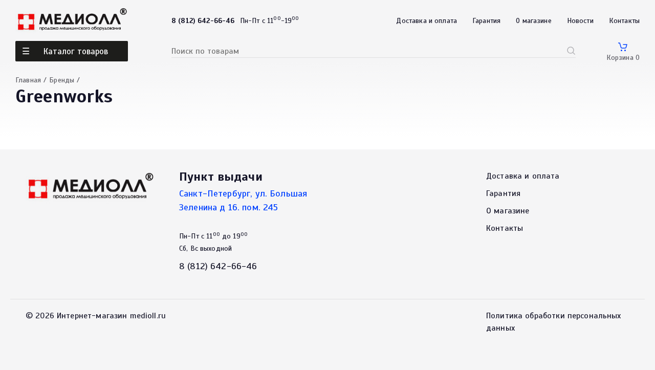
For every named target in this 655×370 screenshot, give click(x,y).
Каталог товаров (75, 51)
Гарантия (486, 20)
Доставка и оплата (426, 20)
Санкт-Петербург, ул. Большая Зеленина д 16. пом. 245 (243, 200)
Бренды (61, 80)
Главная (28, 80)
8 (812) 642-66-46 (218, 266)
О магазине (534, 20)
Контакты (624, 20)
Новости (580, 20)
